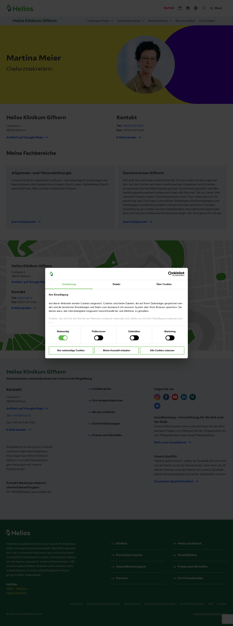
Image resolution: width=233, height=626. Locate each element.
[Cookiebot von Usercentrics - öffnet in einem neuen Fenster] (170, 273)
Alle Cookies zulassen (162, 350)
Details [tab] (116, 284)
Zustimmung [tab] (69, 284)
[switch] (98, 337)
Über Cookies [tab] (164, 284)
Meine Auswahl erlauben (116, 350)
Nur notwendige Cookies (71, 350)
